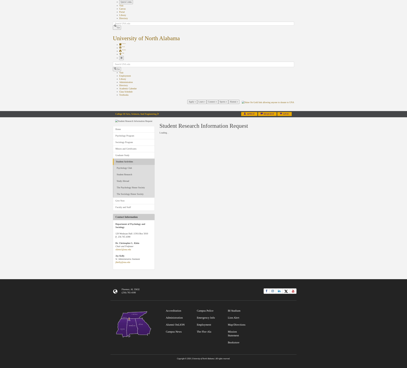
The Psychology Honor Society (131, 187)
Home (118, 129)
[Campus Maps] (134, 324)
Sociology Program (124, 142)
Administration (126, 82)
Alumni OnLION (175, 324)
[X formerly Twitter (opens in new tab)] (286, 291)
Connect (212, 102)
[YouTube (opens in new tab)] (293, 291)
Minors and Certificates (125, 149)
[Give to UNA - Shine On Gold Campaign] (273, 310)
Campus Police (205, 310)
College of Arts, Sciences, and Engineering (136, 114)
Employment (125, 76)
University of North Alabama (146, 38)
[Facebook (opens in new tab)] (266, 291)
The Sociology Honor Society (130, 194)
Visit (121, 5)
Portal (122, 12)
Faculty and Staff (123, 207)
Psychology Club (124, 168)
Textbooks (123, 95)
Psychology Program (124, 136)
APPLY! (251, 114)
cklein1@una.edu (123, 249)
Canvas (122, 9)
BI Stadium (234, 310)
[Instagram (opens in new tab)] (272, 291)
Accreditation (173, 310)
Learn (201, 102)
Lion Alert (233, 317)
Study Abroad (123, 181)
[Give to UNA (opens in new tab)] (268, 105)
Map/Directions (236, 324)
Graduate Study (122, 155)
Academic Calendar (128, 88)
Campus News (174, 331)
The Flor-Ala (204, 331)
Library (122, 15)
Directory (123, 18)
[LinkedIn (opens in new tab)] (279, 291)
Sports (223, 102)
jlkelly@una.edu (122, 262)
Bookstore (233, 342)
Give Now (120, 201)
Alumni (233, 102)
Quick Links (126, 2)
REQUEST (269, 114)
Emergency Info (206, 317)
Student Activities (124, 161)
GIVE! (286, 114)
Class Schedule (126, 92)
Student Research (124, 174)
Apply (192, 102)
